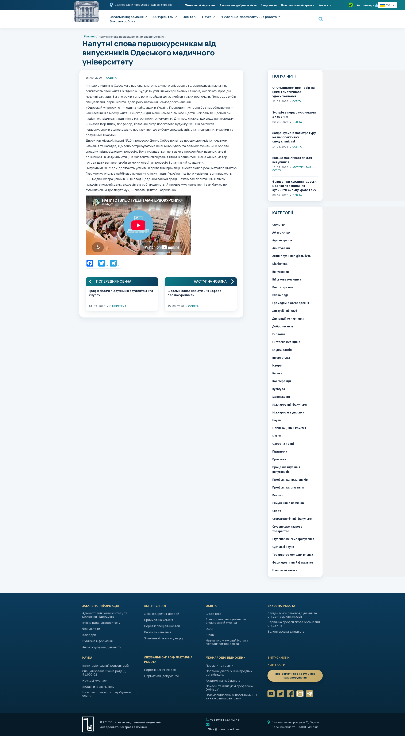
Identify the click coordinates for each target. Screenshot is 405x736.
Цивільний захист (284, 570)
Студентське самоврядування (293, 539)
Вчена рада (280, 295)
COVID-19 (278, 225)
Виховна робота (122, 21)
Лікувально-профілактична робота (248, 17)
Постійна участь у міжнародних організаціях (229, 672)
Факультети (91, 629)
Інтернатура (281, 358)
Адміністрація (282, 240)
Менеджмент (281, 397)
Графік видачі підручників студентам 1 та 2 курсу (121, 293)
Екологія (278, 334)
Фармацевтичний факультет (292, 562)
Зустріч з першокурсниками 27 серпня (294, 114)
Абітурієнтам (163, 17)
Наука (207, 17)
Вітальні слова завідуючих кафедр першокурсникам (194, 293)
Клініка (277, 373)
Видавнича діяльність (98, 686)
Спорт (276, 511)
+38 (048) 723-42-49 (224, 719)
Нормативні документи (161, 676)
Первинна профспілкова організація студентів (293, 623)
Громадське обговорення (290, 303)
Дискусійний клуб (284, 311)
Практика (279, 459)
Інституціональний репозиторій (105, 665)
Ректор (277, 495)
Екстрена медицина (286, 342)
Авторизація (365, 5)
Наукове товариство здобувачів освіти (106, 694)
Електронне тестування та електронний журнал (226, 621)
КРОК (210, 635)
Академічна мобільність (223, 680)
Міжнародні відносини (200, 5)
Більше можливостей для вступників (292, 160)
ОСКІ (209, 629)
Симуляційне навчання (288, 503)
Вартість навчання (157, 632)
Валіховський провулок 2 (132, 4)
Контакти (325, 5)
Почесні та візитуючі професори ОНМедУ (230, 687)
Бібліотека (117, 306)
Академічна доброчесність (238, 5)
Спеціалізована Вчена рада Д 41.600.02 (104, 672)
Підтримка (279, 451)
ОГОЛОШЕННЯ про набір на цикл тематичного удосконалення (293, 92)
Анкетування (281, 248)
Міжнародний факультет (289, 404)
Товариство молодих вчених (292, 555)
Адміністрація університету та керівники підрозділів (104, 615)
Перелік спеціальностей (162, 626)
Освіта (187, 17)
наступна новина (210, 281)
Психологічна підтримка (297, 5)
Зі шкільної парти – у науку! (164, 638)
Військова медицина (286, 279)
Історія (277, 365)
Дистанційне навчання (288, 318)
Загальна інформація (100, 606)
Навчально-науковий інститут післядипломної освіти (228, 642)
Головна (90, 36)
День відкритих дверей (161, 614)
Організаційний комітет (289, 428)
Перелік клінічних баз (160, 670)
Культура (278, 389)
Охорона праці (283, 444)
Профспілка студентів (288, 487)
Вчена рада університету (101, 622)
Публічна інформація (97, 641)
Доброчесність (282, 326)
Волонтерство (282, 287)
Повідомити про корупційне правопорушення (295, 675)
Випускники (269, 5)
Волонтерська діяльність (285, 631)
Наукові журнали (94, 680)
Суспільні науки (283, 547)
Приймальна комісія (158, 620)
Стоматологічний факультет (292, 519)
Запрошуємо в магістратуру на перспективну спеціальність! (294, 137)
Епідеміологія (282, 350)
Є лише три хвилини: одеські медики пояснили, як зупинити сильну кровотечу (294, 186)
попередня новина (113, 281)
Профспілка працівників (290, 480)
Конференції (281, 381)
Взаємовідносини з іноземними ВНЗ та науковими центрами (232, 696)
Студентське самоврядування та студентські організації (292, 615)
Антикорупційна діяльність (291, 256)
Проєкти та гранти (219, 665)
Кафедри (89, 635)
